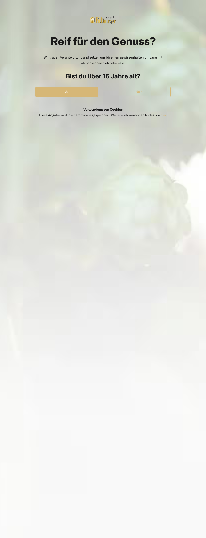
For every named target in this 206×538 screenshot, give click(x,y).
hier (163, 115)
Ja (66, 92)
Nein (139, 92)
